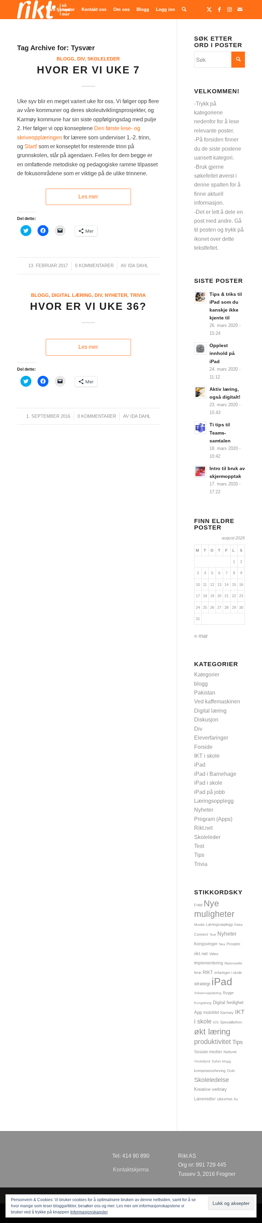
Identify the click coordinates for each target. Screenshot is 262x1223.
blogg (65, 58)
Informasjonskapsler (89, 1212)
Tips (199, 855)
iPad (199, 765)
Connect (201, 934)
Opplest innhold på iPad (222, 353)
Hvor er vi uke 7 (88, 69)
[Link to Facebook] (219, 9)
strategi (202, 983)
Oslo (231, 1071)
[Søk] (184, 9)
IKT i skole (207, 756)
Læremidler (205, 1099)
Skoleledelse (211, 1079)
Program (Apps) (213, 819)
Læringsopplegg (214, 801)
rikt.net (201, 953)
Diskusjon (206, 720)
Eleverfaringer (211, 738)
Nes (222, 944)
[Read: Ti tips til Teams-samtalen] (200, 428)
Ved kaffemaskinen (217, 701)
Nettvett (229, 1052)
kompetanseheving (209, 1071)
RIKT (208, 972)
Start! (31, 146)
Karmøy (227, 1013)
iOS (216, 1022)
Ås (236, 1099)
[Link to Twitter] (209, 9)
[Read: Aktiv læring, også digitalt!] (200, 392)
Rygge (228, 993)
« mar (201, 636)
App (198, 1012)
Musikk (199, 924)
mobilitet (211, 1012)
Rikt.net (203, 828)
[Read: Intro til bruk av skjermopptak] (200, 471)
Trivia (138, 295)
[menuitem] (60, 9)
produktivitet (212, 1041)
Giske (238, 924)
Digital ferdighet (228, 1002)
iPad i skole (208, 783)
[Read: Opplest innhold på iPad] (200, 348)
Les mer (88, 197)
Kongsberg (203, 1003)
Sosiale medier (208, 1051)
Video (213, 954)
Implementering (208, 963)
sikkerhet (224, 1099)
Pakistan (204, 693)
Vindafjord (202, 1061)
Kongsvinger (206, 944)
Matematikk (233, 963)
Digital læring (72, 295)
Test (199, 846)
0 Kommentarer (94, 265)
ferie (197, 973)
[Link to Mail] (240, 9)
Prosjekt (233, 944)
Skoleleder (103, 58)
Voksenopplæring (207, 993)
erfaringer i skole (228, 973)
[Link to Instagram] (229, 9)
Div (81, 58)
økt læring (212, 1031)
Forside (203, 747)
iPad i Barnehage (215, 774)
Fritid (198, 905)
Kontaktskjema (131, 1169)
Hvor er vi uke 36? (88, 306)
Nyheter (116, 295)
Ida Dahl (138, 265)
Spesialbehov (231, 1022)
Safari (216, 1061)
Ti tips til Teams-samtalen (220, 432)
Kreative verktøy (210, 1089)
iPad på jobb (209, 792)
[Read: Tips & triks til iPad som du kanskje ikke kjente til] (200, 297)
